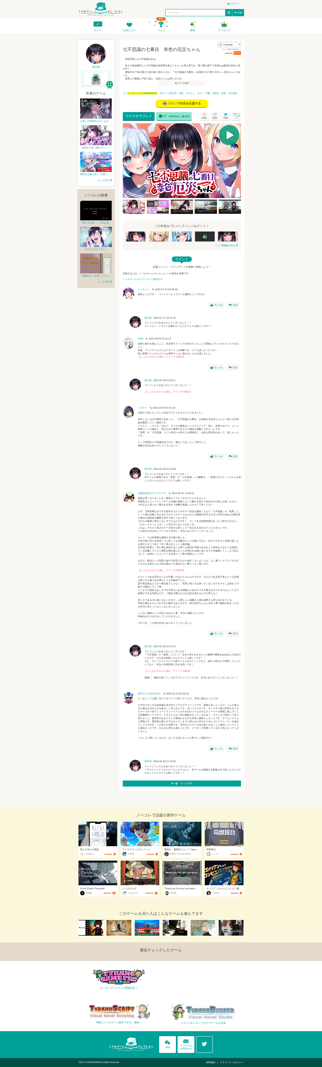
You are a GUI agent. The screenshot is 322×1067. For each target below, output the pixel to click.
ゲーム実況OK (170, 93)
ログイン (235, 3)
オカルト (190, 93)
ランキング (224, 30)
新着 (192, 30)
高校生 (215, 93)
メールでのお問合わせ (186, 1044)
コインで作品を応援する (184, 103)
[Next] (237, 160)
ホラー (200, 93)
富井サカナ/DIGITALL (149, 693)
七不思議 (232, 93)
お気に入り (129, 30)
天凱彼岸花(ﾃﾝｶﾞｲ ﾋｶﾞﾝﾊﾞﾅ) (152, 493)
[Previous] (126, 160)
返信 (233, 305)
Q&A (167, 1043)
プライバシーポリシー (231, 1062)
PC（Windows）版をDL (174, 116)
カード (98, 30)
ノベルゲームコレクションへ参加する (143, 279)
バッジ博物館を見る (224, 245)
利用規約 (211, 1062)
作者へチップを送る (236, 116)
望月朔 (148, 317)
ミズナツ (142, 407)
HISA (140, 338)
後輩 (223, 93)
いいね (216, 305)
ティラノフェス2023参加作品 (142, 93)
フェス (161, 30)
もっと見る (104, 180)
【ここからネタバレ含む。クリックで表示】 (161, 356)
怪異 (181, 93)
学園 (208, 93)
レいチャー (144, 289)
